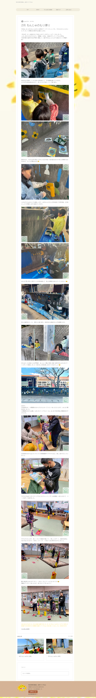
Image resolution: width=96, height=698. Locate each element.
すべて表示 (70, 636)
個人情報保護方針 (32, 694)
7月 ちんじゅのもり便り (54, 656)
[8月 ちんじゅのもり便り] (30, 646)
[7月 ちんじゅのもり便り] (59, 646)
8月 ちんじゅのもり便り (26, 656)
